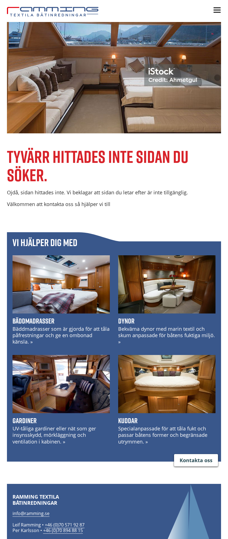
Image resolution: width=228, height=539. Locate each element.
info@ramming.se (31, 513)
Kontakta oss (196, 460)
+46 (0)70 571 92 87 (65, 525)
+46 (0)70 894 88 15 (63, 530)
